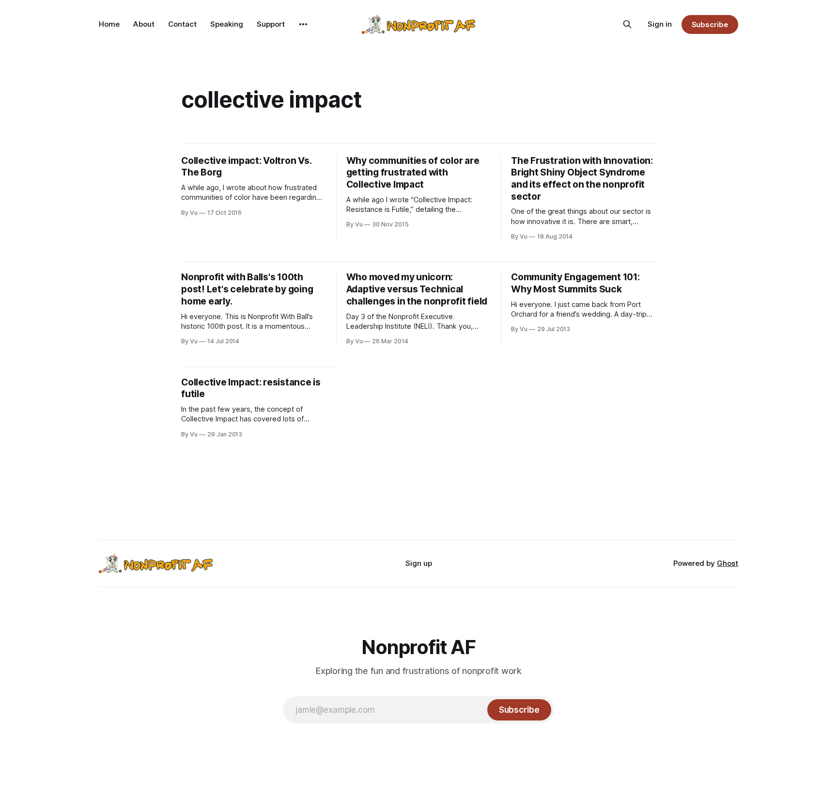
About (144, 24)
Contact (182, 24)
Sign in (660, 24)
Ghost (727, 563)
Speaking (226, 24)
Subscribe (710, 24)
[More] (303, 24)
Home (109, 24)
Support (271, 24)
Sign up (418, 563)
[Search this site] (627, 24)
